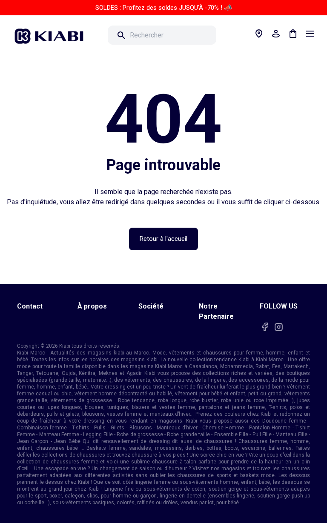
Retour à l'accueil (163, 239)
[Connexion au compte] (275, 33)
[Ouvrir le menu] (309, 33)
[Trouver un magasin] (258, 33)
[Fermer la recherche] (228, 35)
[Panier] (292, 33)
